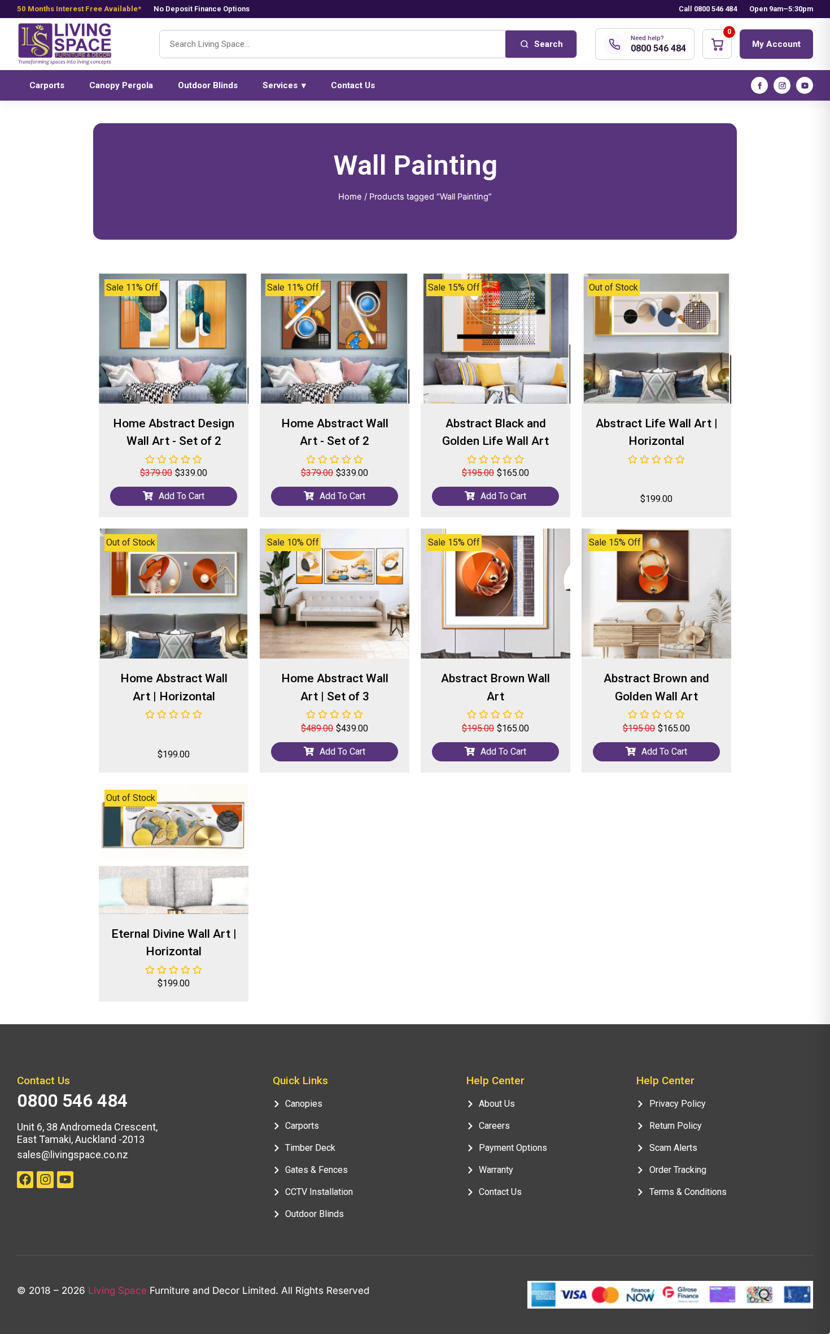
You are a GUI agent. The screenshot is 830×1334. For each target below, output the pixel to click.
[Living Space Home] (79, 44)
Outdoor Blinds (208, 85)
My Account (776, 44)
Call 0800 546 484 (708, 9)
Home (350, 197)
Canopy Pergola (121, 85)
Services (284, 85)
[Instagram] (782, 85)
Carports (46, 85)
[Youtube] (65, 1179)
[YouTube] (804, 85)
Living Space (117, 1290)
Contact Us (353, 85)
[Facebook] (759, 85)
